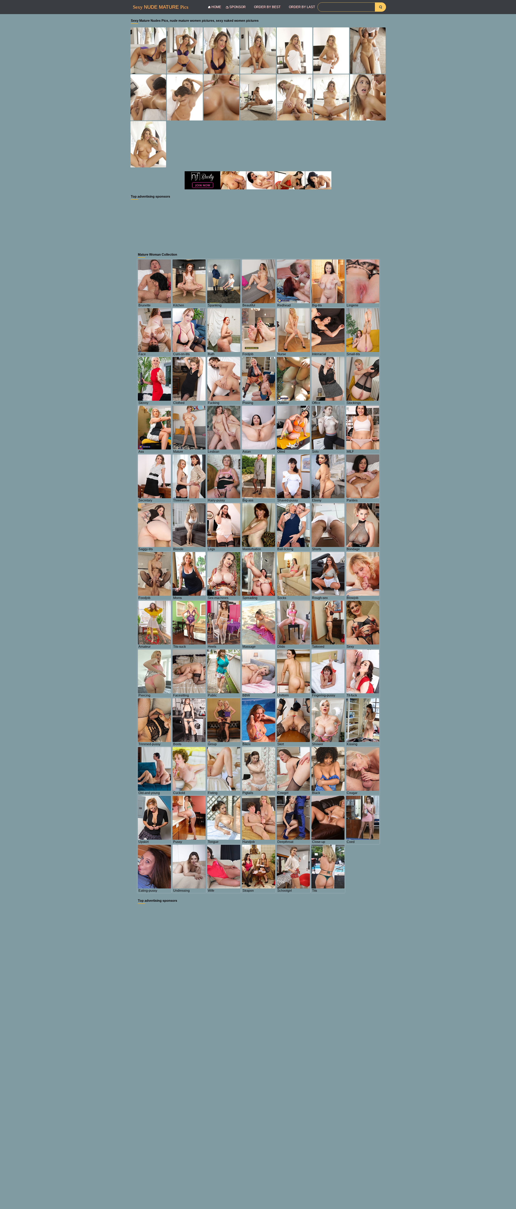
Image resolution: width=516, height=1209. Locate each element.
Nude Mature (160, 7)
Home (216, 7)
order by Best (267, 7)
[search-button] (380, 7)
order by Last (302, 7)
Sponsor (237, 7)
